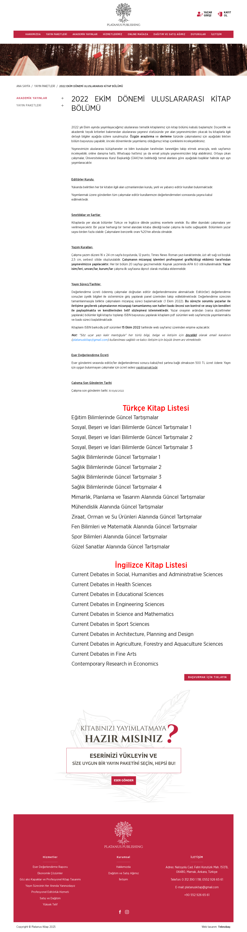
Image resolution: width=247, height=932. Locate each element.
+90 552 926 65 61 (196, 895)
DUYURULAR (198, 34)
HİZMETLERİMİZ (112, 34)
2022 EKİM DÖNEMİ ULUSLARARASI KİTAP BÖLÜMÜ (91, 86)
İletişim (123, 879)
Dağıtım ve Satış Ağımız (123, 873)
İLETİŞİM (216, 34)
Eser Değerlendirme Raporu (50, 867)
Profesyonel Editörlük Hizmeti (50, 892)
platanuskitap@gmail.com (90, 339)
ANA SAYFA (23, 86)
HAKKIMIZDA (33, 34)
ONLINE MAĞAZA (138, 34)
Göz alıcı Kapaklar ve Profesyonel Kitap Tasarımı (50, 879)
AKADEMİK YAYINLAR (85, 34)
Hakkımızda (123, 867)
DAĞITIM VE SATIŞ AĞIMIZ (169, 34)
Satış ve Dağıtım (50, 898)
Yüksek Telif (50, 904)
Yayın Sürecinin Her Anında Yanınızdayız (50, 885)
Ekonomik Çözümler (50, 873)
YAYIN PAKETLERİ (56, 34)
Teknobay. (224, 927)
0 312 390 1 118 (191, 879)
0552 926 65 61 (212, 879)
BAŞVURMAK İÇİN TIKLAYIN (207, 677)
